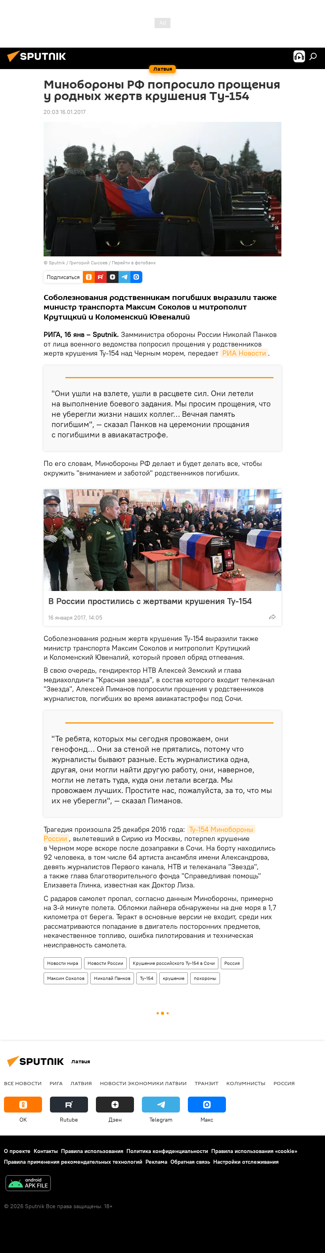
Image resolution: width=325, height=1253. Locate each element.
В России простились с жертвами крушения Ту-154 (150, 601)
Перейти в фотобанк (134, 263)
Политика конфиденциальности (167, 1151)
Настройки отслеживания (246, 1161)
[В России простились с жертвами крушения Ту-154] (162, 540)
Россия (232, 963)
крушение (173, 978)
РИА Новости (244, 353)
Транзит (206, 1083)
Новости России (105, 963)
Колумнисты (246, 1083)
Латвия (81, 1083)
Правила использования (92, 1151)
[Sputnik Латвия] (39, 63)
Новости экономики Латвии (143, 1083)
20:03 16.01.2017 (65, 111)
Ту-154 (146, 978)
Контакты (46, 1151)
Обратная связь (190, 1161)
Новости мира (62, 963)
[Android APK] (28, 1184)
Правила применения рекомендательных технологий (73, 1161)
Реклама (156, 1161)
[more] (272, 617)
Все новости (23, 1083)
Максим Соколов (65, 978)
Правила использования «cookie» (254, 1151)
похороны (205, 978)
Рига (56, 1083)
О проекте (17, 1151)
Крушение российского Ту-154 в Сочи (174, 963)
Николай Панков (112, 978)
